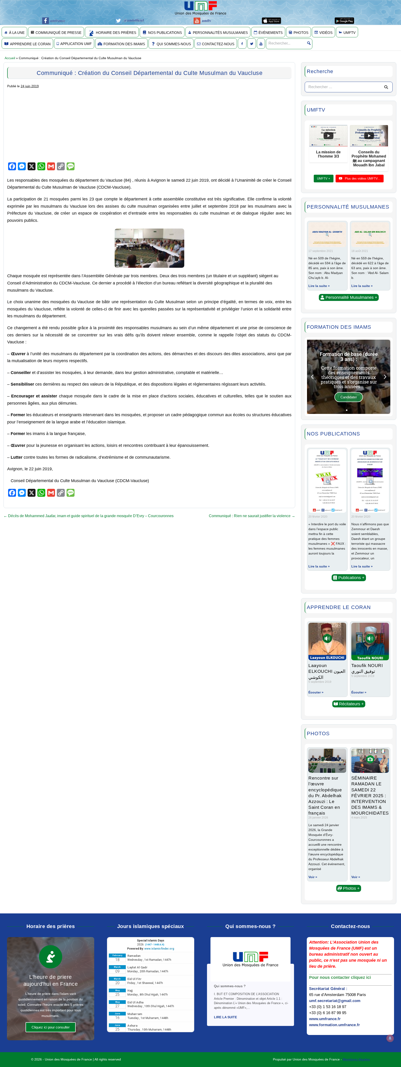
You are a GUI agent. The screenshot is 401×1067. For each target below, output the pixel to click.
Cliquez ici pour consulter (51, 1027)
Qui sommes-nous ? (230, 986)
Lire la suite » (319, 286)
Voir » (312, 877)
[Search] (386, 87)
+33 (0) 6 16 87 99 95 (327, 1013)
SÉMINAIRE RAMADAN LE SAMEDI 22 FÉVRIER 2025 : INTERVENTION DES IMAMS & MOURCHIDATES (370, 795)
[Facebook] (242, 43)
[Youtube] (261, 43)
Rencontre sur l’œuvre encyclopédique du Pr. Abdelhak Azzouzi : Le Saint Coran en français (325, 795)
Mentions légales (356, 1059)
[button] (349, 297)
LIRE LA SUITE (225, 1017)
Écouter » (315, 692)
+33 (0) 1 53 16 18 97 (327, 1007)
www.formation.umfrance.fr (334, 1025)
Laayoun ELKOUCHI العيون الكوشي (326, 671)
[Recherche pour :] (349, 87)
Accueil (10, 58)
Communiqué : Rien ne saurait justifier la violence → (252, 516)
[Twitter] (251, 43)
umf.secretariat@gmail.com (334, 1001)
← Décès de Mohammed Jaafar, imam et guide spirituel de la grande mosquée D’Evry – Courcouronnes (88, 516)
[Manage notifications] (390, 1038)
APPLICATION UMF (76, 44)
